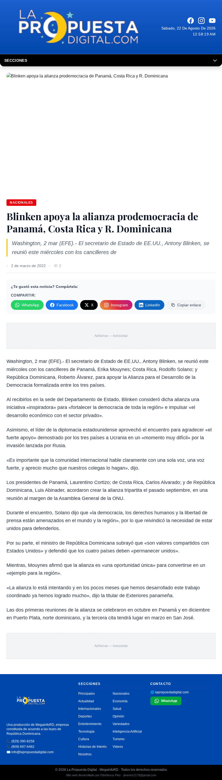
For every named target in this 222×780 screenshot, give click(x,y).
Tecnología (86, 731)
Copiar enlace (189, 305)
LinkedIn (152, 305)
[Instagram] (201, 20)
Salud (117, 709)
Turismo (119, 739)
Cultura (83, 739)
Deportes (85, 716)
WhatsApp (30, 305)
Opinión (118, 716)
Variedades (121, 724)
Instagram (119, 305)
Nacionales (21, 202)
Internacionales (89, 709)
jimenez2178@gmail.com (139, 775)
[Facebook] (190, 20)
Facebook (65, 305)
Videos (118, 747)
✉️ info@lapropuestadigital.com (30, 752)
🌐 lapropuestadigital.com (169, 692)
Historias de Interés (92, 747)
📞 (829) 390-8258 (20, 741)
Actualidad (86, 701)
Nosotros (85, 754)
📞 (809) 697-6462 (20, 747)
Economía (120, 701)
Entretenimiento (90, 724)
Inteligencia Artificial (127, 731)
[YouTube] (212, 20)
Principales (86, 694)
